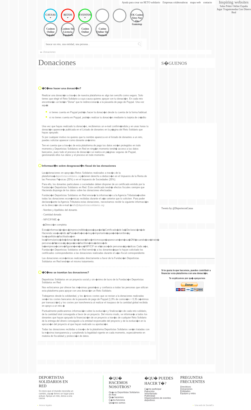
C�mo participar (152, 389)
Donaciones (186, 389)
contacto (207, 2)
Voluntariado (150, 394)
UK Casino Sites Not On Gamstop (137, 19)
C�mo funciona (117, 400)
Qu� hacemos (116, 397)
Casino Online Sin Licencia (102, 31)
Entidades (185, 391)
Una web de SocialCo (204, 405)
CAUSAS (50, 14)
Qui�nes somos (117, 403)
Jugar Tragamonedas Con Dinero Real (234, 11)
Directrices (185, 387)
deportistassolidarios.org (68, 176)
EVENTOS (85, 14)
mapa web (195, 2)
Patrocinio (149, 391)
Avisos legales (45, 405)
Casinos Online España (50, 31)
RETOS (68, 14)
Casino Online (85, 30)
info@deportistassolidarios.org (88, 205)
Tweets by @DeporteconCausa (177, 208)
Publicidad (149, 396)
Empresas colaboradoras (175, 2)
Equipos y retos (188, 393)
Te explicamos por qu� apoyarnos (187, 278)
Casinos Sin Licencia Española (67, 31)
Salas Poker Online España (234, 6)
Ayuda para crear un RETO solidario (141, 2)
